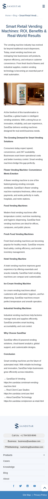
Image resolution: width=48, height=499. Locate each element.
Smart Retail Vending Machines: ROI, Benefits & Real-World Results (29, 15)
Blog (15, 15)
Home (8, 15)
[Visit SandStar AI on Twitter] (20, 486)
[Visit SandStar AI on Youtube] (34, 486)
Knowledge (9, 467)
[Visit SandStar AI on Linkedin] (27, 486)
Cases (6, 461)
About (6, 478)
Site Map (27, 495)
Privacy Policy (40, 495)
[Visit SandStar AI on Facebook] (13, 486)
